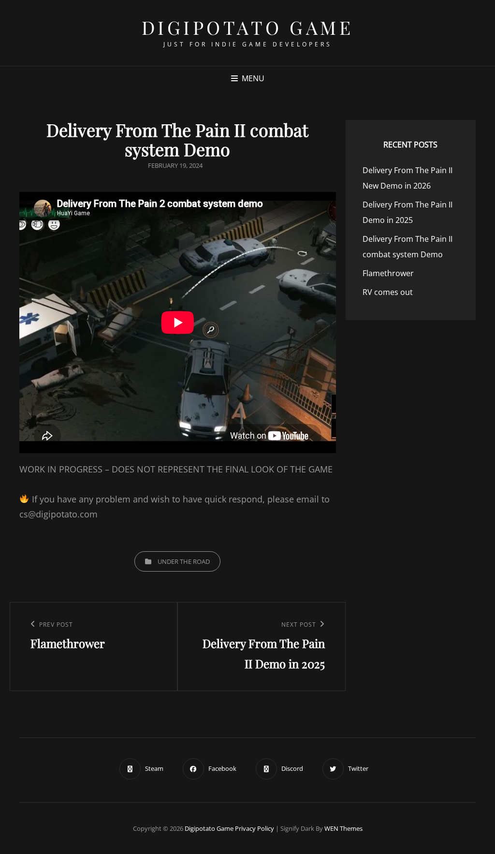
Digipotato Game (248, 27)
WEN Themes (343, 828)
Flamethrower (388, 273)
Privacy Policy (254, 828)
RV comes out (388, 292)
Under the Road (184, 561)
